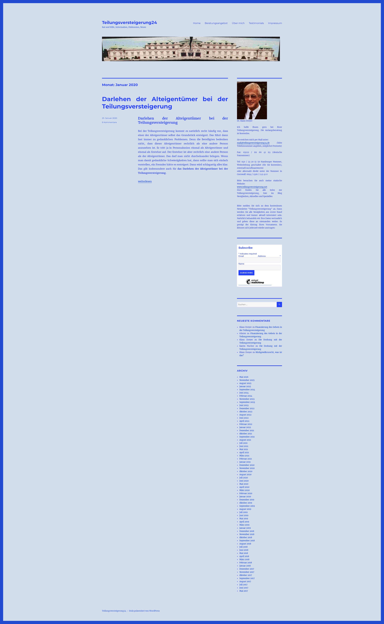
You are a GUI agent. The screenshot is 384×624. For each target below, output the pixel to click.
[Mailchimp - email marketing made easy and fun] (255, 284)
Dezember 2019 (246, 499)
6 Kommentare (109, 122)
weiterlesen (145, 181)
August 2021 (245, 440)
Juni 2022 (244, 418)
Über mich (238, 23)
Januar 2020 (245, 496)
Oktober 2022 (245, 411)
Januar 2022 (245, 427)
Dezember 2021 (246, 430)
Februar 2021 (245, 459)
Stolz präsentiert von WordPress (144, 611)
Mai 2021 (243, 449)
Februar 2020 (245, 493)
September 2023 (247, 402)
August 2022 (245, 415)
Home (197, 23)
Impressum (275, 23)
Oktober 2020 (245, 471)
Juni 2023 (243, 405)
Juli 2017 (243, 584)
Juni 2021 (243, 446)
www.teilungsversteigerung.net (252, 187)
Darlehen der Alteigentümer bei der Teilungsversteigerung (165, 102)
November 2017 (246, 572)
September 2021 (247, 437)
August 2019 (245, 509)
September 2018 (247, 540)
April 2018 (244, 556)
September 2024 (247, 389)
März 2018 (244, 559)
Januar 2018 (245, 566)
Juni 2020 (244, 481)
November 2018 (246, 534)
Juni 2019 (243, 515)
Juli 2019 (243, 512)
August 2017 (245, 581)
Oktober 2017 (245, 575)
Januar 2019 (245, 528)
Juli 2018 (243, 547)
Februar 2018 (245, 562)
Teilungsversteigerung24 (129, 22)
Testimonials (256, 23)
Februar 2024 (245, 396)
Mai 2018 (243, 553)
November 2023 (246, 399)
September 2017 (247, 578)
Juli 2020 (243, 477)
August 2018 (245, 543)
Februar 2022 (245, 424)
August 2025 (245, 383)
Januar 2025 (245, 386)
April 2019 (244, 521)
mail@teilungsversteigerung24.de (253, 143)
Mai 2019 (243, 518)
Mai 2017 (243, 591)
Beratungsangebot (216, 23)
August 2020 (245, 474)
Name (241, 263)
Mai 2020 (243, 484)
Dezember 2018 (246, 531)
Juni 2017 (243, 588)
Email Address (259, 256)
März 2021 (244, 455)
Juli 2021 (243, 443)
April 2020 (244, 487)
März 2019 (244, 525)
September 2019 (247, 506)
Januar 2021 (245, 462)
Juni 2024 (244, 392)
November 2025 (247, 380)
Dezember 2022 (246, 408)
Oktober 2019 (245, 503)
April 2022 (244, 421)
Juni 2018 (243, 550)
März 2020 (244, 490)
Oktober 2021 (245, 433)
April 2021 (244, 452)
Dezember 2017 (246, 569)
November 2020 (247, 468)
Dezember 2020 (246, 465)
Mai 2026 (243, 377)
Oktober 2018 (245, 537)
